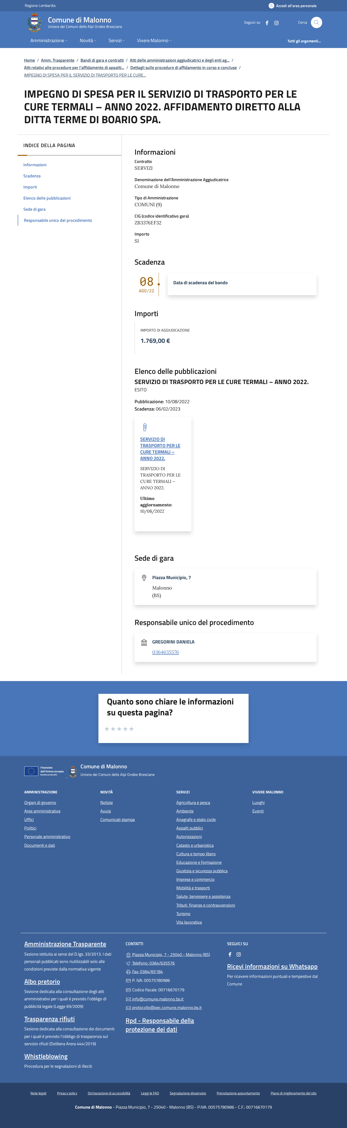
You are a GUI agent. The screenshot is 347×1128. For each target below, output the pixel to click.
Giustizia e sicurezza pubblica (202, 871)
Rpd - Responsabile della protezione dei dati (160, 1024)
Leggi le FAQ (150, 1093)
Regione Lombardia (40, 5)
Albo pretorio (42, 981)
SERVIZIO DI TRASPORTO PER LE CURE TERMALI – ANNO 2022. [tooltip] (160, 448)
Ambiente (185, 811)
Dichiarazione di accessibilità (109, 1093)
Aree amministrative (42, 811)
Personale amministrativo (47, 836)
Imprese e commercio (195, 879)
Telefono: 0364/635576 (153, 963)
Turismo (183, 913)
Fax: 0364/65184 (147, 971)
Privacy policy (67, 1093)
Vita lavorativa (189, 922)
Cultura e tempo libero (196, 854)
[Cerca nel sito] (316, 22)
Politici (30, 828)
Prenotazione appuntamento (238, 1093)
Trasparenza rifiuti (49, 1019)
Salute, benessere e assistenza (203, 896)
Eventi (258, 811)
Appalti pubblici (189, 828)
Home (29, 60)
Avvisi (105, 811)
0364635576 (165, 652)
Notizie (106, 802)
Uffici (29, 819)
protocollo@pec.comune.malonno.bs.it (166, 1007)
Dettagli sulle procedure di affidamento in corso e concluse (183, 67)
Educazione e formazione (199, 862)
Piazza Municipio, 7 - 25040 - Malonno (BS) (176, 954)
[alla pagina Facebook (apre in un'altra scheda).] (265, 22)
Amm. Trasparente (57, 60)
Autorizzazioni (189, 836)
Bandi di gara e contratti (102, 60)
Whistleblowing (46, 1056)
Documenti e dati (39, 845)
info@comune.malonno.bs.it (157, 999)
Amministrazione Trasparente (65, 944)
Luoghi (258, 802)
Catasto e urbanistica (195, 845)
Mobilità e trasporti (193, 888)
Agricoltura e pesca (193, 802)
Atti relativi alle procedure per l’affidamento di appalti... (74, 67)
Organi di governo (40, 802)
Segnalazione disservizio (188, 1093)
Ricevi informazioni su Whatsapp (272, 966)
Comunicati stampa (117, 819)
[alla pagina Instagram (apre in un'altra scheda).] (274, 22)
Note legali (38, 1093)
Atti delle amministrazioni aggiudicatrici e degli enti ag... (179, 60)
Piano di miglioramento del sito (294, 1093)
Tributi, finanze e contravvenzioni (205, 905)
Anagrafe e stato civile (196, 819)
